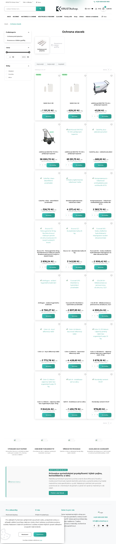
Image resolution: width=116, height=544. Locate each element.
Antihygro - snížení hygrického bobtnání (48, 303)
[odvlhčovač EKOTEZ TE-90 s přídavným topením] (48, 136)
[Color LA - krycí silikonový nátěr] (48, 336)
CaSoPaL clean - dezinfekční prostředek (48, 201)
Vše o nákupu (27, 2)
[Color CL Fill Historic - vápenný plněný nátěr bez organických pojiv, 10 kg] (100, 336)
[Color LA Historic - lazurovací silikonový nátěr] (74, 336)
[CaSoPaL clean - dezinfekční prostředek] (48, 185)
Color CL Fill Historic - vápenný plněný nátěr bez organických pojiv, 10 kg (100, 353)
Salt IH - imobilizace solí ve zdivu (74, 402)
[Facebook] (94, 525)
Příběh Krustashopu (42, 515)
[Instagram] (98, 525)
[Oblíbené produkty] (92, 8)
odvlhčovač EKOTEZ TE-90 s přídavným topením (48, 152)
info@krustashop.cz (100, 521)
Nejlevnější (51, 64)
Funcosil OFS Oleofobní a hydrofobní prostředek (74, 303)
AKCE (9, 16)
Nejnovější (40, 64)
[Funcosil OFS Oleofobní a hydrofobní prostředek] (74, 287)
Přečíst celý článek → (58, 493)
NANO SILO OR (48, 103)
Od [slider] (7, 52)
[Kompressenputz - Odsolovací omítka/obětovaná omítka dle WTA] (100, 185)
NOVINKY (16, 16)
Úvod (6, 24)
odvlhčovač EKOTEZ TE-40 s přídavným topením (100, 104)
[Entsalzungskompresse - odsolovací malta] (74, 185)
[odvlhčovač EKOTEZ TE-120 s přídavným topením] (74, 136)
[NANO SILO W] (74, 87)
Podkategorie (11, 32)
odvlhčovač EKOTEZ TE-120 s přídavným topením (74, 152)
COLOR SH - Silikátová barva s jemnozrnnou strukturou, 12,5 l (100, 303)
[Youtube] (103, 525)
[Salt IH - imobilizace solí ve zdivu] (74, 386)
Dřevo (81, 16)
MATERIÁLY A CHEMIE (28, 16)
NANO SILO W (74, 103)
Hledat (40, 9)
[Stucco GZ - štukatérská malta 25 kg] (74, 235)
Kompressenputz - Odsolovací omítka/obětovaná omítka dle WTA (100, 202)
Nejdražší (61, 64)
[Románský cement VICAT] (100, 386)
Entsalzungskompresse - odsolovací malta (74, 201)
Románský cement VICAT (100, 402)
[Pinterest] (107, 525)
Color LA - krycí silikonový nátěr (48, 351)
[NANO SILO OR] (48, 87)
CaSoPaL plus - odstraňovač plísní (100, 152)
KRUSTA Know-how (12, 2)
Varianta (48, 116)
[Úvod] (67, 8)
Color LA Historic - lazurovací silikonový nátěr (74, 352)
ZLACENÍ (59, 16)
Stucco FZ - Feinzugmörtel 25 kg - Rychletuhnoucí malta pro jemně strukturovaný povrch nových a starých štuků (48, 253)
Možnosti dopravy (12, 515)
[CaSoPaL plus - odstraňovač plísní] (100, 136)
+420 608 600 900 (102, 2)
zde (41, 540)
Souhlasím (40, 534)
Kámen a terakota (92, 16)
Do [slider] (29, 52)
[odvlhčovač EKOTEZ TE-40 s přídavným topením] (100, 87)
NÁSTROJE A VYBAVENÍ (46, 16)
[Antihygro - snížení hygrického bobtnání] (48, 287)
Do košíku (105, 116)
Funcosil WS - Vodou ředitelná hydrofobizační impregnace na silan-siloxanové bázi (100, 252)
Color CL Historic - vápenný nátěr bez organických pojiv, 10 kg (48, 402)
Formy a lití (68, 16)
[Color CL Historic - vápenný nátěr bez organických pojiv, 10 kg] (48, 386)
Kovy (75, 16)
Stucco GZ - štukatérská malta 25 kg (74, 251)
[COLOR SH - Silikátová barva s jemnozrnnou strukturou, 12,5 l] (100, 287)
